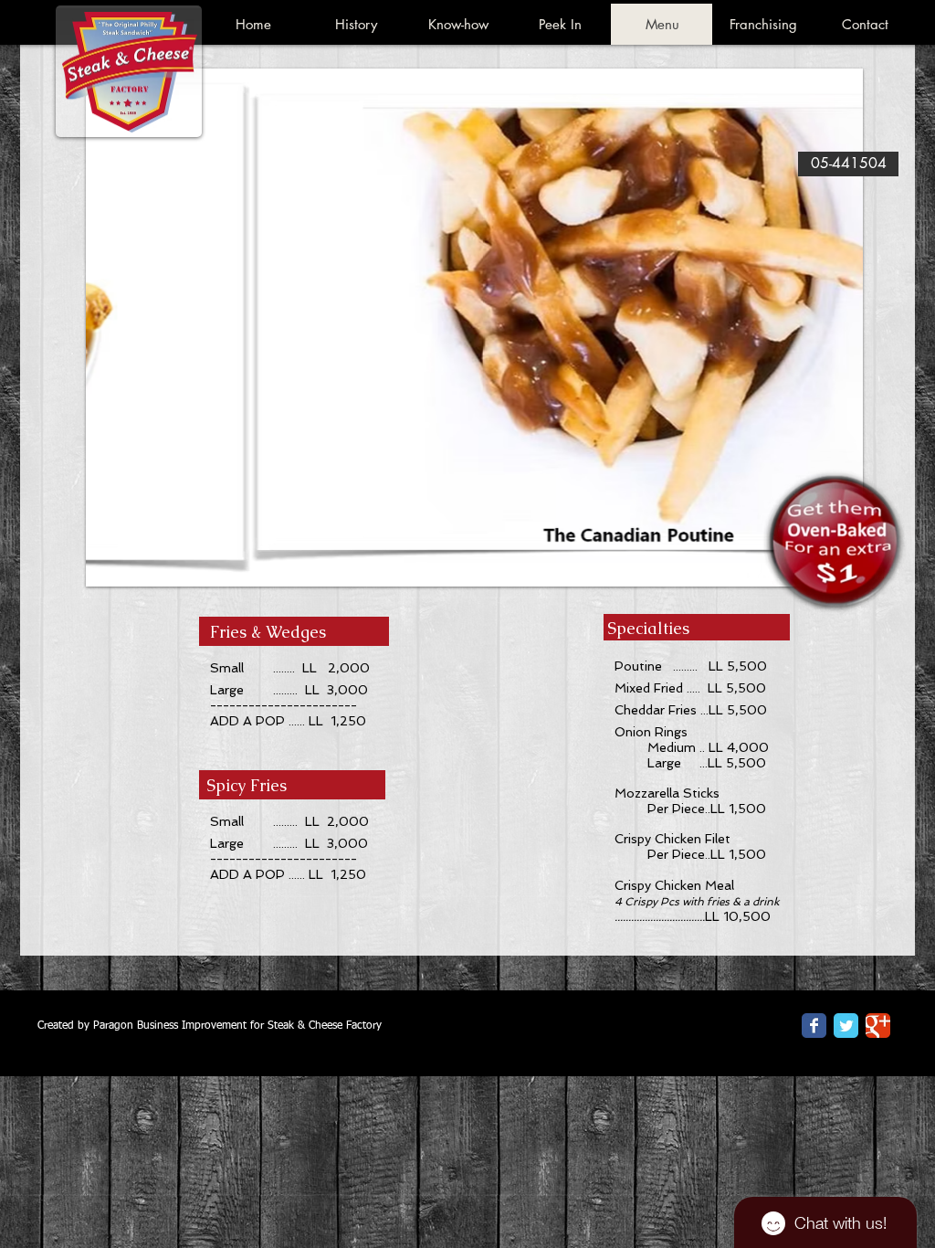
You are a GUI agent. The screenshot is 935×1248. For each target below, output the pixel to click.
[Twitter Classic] (846, 1025)
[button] (474, 328)
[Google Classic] (878, 1025)
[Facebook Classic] (814, 1025)
